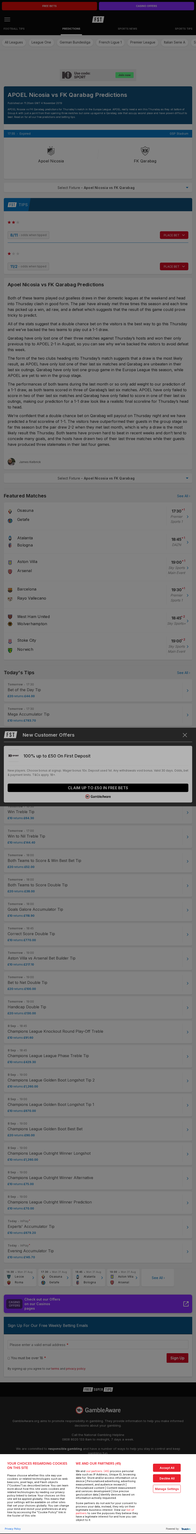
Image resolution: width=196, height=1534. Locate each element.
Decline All (166, 1478)
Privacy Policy (13, 1528)
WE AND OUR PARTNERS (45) (98, 1464)
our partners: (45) (97, 1471)
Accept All (167, 1468)
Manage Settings (167, 1489)
